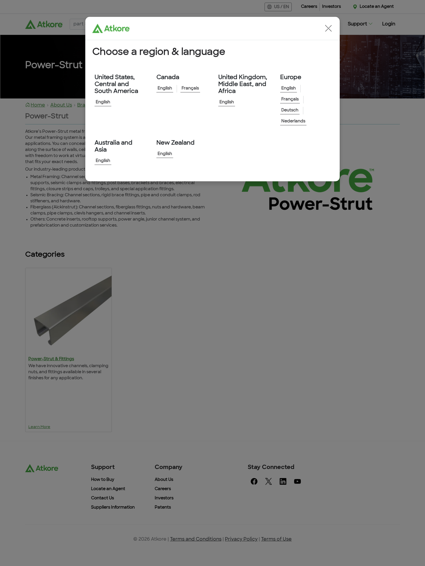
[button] (328, 28)
